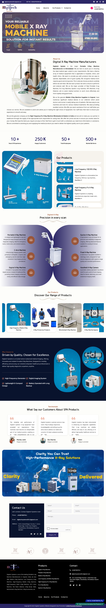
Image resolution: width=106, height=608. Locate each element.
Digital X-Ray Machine (44, 569)
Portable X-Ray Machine (44, 572)
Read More (78, 179)
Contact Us (67, 8)
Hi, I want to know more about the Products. (89, 604)
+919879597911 (99, 9)
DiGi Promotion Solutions (74, 606)
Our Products (56, 8)
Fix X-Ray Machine (43, 585)
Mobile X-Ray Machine (44, 575)
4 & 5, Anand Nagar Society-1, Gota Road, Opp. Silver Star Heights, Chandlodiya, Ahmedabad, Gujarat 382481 (84, 579)
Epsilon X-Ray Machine (44, 588)
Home (38, 8)
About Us (46, 8)
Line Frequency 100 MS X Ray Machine (48, 578)
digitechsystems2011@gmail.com (13, 1)
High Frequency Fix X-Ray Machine (47, 581)
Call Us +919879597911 (94, 600)
